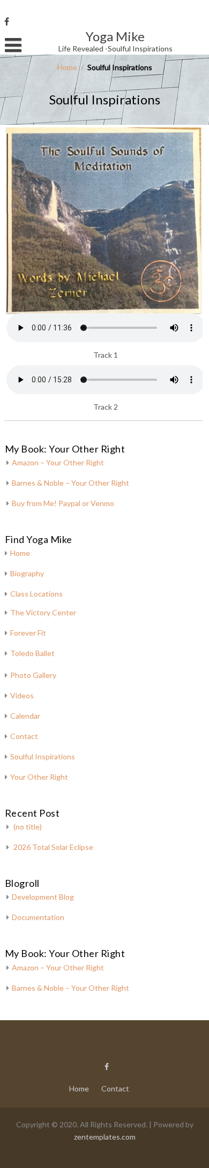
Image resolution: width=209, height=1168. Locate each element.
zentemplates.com (105, 1136)
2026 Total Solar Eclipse (53, 846)
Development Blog (43, 896)
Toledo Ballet (32, 653)
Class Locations (36, 593)
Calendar (25, 715)
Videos (22, 695)
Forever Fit (28, 632)
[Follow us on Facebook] (6, 21)
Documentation (38, 917)
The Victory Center (43, 612)
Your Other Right (39, 776)
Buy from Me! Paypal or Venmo (63, 503)
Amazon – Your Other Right (58, 462)
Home (67, 67)
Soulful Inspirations (42, 756)
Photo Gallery (33, 675)
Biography (27, 573)
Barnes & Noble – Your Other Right (70, 482)
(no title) (27, 826)
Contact (24, 736)
